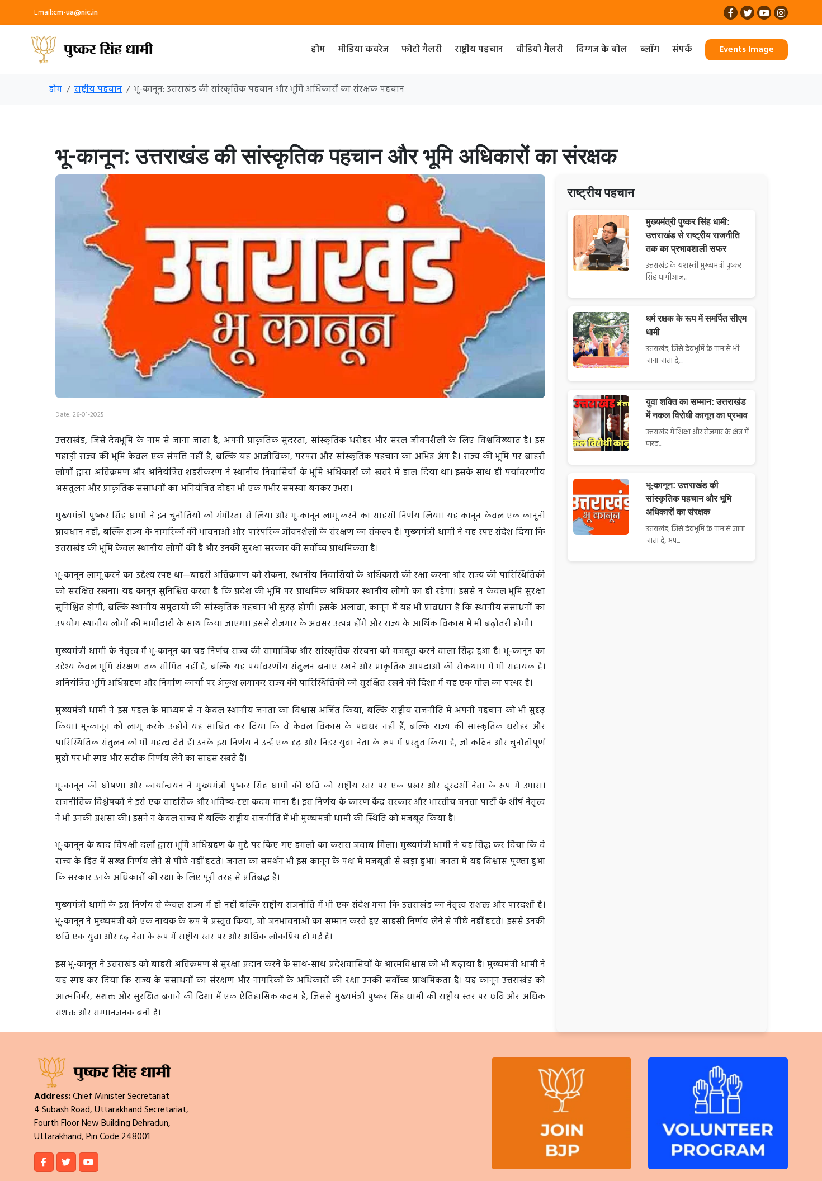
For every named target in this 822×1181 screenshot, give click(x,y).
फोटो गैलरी (421, 49)
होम (318, 49)
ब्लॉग (649, 49)
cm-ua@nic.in (75, 12)
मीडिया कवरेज (363, 49)
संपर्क (682, 49)
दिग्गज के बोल (601, 49)
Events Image (746, 49)
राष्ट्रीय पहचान (479, 49)
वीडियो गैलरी (539, 49)
